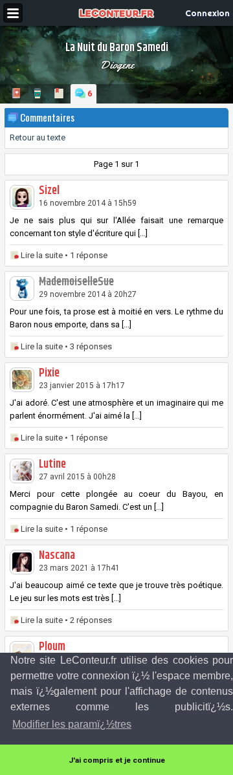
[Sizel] (22, 197)
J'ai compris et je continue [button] (117, 760)
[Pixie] (22, 379)
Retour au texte (37, 137)
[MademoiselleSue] (22, 288)
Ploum (52, 647)
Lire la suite (42, 255)
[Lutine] (22, 471)
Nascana (57, 556)
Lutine (52, 464)
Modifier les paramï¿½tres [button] (71, 724)
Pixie (49, 373)
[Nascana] (22, 562)
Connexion (207, 13)
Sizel (49, 191)
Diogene (117, 65)
